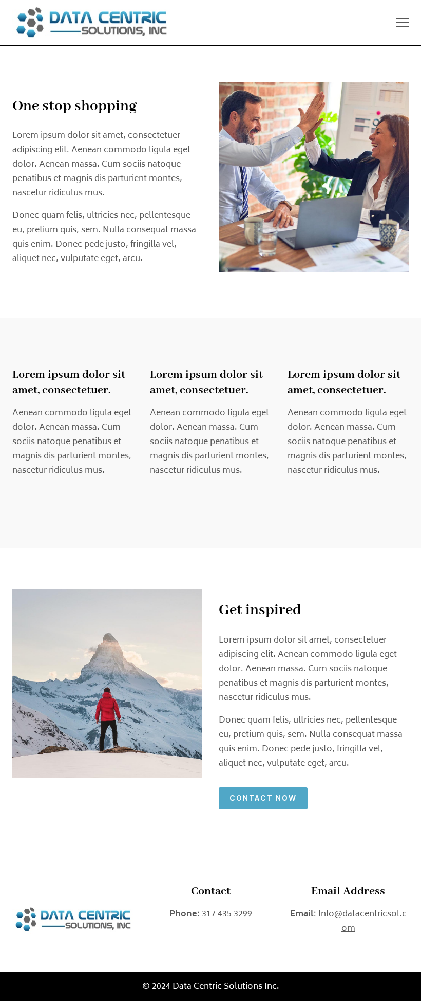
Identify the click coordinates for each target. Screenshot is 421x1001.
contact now (263, 798)
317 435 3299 (227, 914)
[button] (402, 22)
